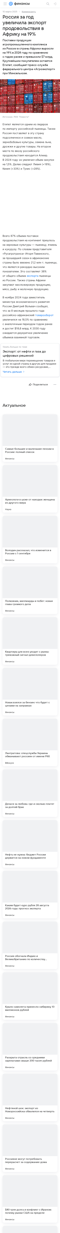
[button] (30, 96)
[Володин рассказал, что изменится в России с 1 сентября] (30, 539)
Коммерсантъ (29, 11)
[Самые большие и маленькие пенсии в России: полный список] (30, 438)
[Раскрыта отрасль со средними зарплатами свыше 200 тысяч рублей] (30, 1047)
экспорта (32, 275)
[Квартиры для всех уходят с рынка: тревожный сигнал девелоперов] (30, 641)
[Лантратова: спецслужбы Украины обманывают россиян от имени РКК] (30, 742)
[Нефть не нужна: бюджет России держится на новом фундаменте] (30, 844)
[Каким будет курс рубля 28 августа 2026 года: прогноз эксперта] (30, 894)
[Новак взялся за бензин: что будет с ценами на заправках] (30, 691)
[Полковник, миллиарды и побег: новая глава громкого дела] (30, 590)
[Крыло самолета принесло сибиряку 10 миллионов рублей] (30, 996)
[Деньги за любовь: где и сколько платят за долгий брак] (30, 793)
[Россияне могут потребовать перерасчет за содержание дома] (30, 1148)
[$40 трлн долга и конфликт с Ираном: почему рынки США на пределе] (30, 1199)
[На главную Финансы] (21, 4)
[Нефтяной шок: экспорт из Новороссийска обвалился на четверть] (30, 1097)
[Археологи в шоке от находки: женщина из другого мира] (30, 489)
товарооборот (44, 315)
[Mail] (11, 4)
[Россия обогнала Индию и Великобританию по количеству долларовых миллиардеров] (30, 945)
